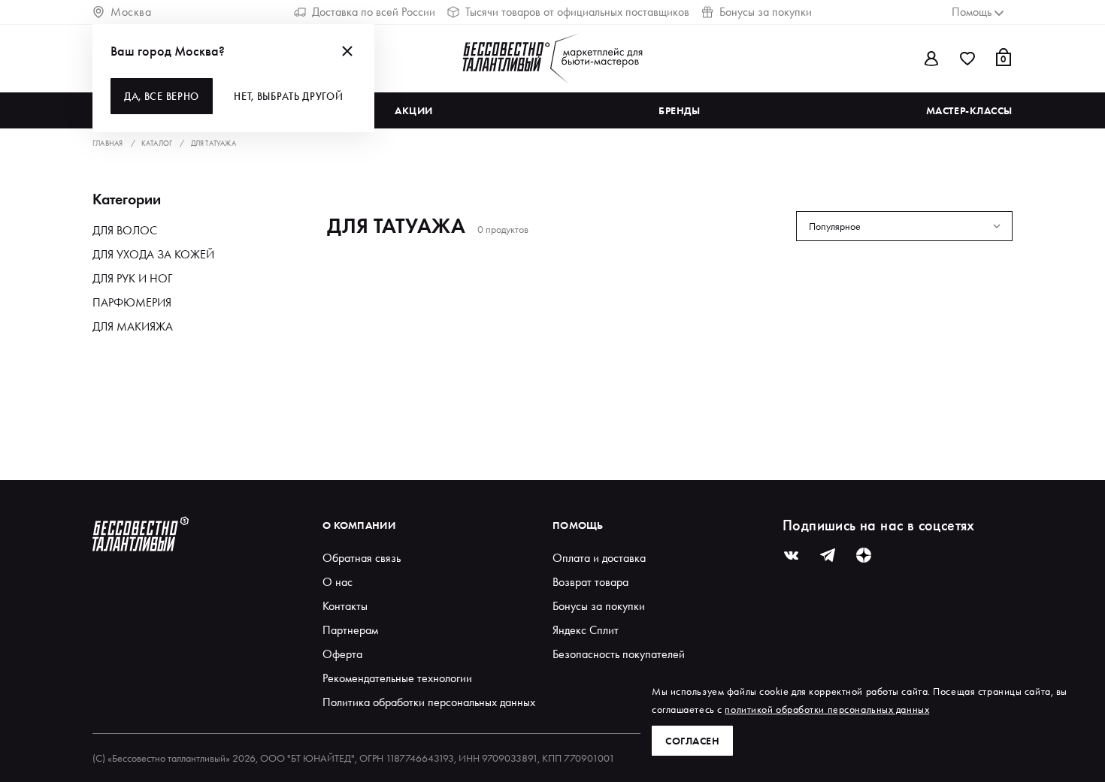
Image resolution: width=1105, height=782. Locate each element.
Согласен (692, 740)
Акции (414, 110)
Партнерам (350, 630)
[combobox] (904, 226)
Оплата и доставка (599, 558)
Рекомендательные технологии (397, 678)
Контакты (345, 606)
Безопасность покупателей (618, 654)
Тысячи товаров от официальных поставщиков (577, 12)
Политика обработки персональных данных (428, 702)
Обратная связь (361, 558)
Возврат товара (590, 582)
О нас (337, 582)
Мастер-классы (969, 110)
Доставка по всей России (373, 12)
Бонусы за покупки (765, 12)
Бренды (679, 110)
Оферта (342, 654)
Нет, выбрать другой (288, 96)
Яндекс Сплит (585, 630)
